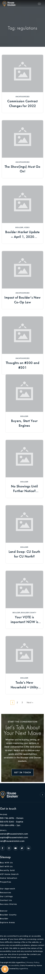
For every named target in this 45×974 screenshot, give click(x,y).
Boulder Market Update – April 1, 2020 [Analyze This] (22, 234)
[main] (22, 356)
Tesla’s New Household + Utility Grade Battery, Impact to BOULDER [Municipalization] (24, 685)
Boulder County (28, 613)
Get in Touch (22, 772)
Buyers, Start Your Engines (24, 423)
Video (27, 227)
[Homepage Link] (9, 3)
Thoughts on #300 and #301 (22, 365)
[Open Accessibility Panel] (4, 969)
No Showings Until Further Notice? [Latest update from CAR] (24, 489)
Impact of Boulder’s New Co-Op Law (22, 299)
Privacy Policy (33, 962)
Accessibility (13, 965)
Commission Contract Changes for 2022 (22, 103)
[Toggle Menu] (39, 4)
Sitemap (3, 965)
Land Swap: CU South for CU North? (24, 554)
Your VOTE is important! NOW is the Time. (24, 619)
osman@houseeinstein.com (14, 834)
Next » (30, 702)
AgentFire (23, 968)
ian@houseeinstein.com (12, 841)
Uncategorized (23, 97)
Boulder (19, 227)
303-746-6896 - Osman (11, 818)
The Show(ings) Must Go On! (22, 169)
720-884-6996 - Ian (10, 825)
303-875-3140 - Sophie (11, 822)
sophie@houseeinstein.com (14, 837)
